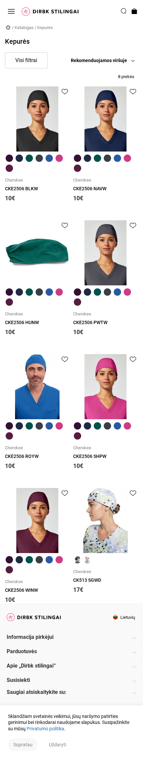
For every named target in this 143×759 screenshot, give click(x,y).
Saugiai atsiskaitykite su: (37, 692)
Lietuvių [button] (127, 617)
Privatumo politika (45, 728)
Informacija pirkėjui (30, 637)
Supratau (23, 744)
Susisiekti (18, 680)
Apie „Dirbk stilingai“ (31, 666)
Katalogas (24, 27)
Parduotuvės (22, 651)
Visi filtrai (26, 60)
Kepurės (45, 27)
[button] (104, 60)
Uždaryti (57, 744)
